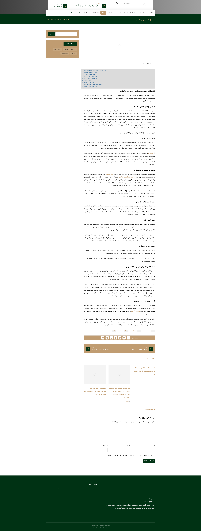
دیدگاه (152, 427)
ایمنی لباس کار (87, 81)
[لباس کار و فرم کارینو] (68, 19)
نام (153, 445)
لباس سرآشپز (95, 490)
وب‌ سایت (105, 445)
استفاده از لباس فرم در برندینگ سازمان (93, 84)
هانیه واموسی (146, 331)
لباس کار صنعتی (94, 495)
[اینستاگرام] (79, 13)
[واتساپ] (75, 13)
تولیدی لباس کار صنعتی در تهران (90, 504)
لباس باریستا (95, 497)
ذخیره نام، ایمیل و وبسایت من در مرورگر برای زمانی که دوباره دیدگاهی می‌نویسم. (130, 456)
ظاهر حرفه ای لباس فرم (89, 74)
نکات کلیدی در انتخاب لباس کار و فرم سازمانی (94, 70)
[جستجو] (117, 3)
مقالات (120, 331)
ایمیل (129, 445)
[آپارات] (71, 13)
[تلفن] (140, 513)
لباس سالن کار (94, 493)
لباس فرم (73, 53)
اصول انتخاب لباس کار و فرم (105, 331)
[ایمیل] (146, 513)
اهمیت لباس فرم (57, 49)
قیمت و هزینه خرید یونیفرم (90, 87)
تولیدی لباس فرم (94, 506)
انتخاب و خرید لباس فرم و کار (90, 73)
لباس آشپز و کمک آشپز (92, 499)
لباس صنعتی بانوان (93, 502)
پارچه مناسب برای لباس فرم (90, 77)
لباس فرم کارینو (65, 53)
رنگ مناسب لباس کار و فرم (90, 78)
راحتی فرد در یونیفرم (89, 83)
